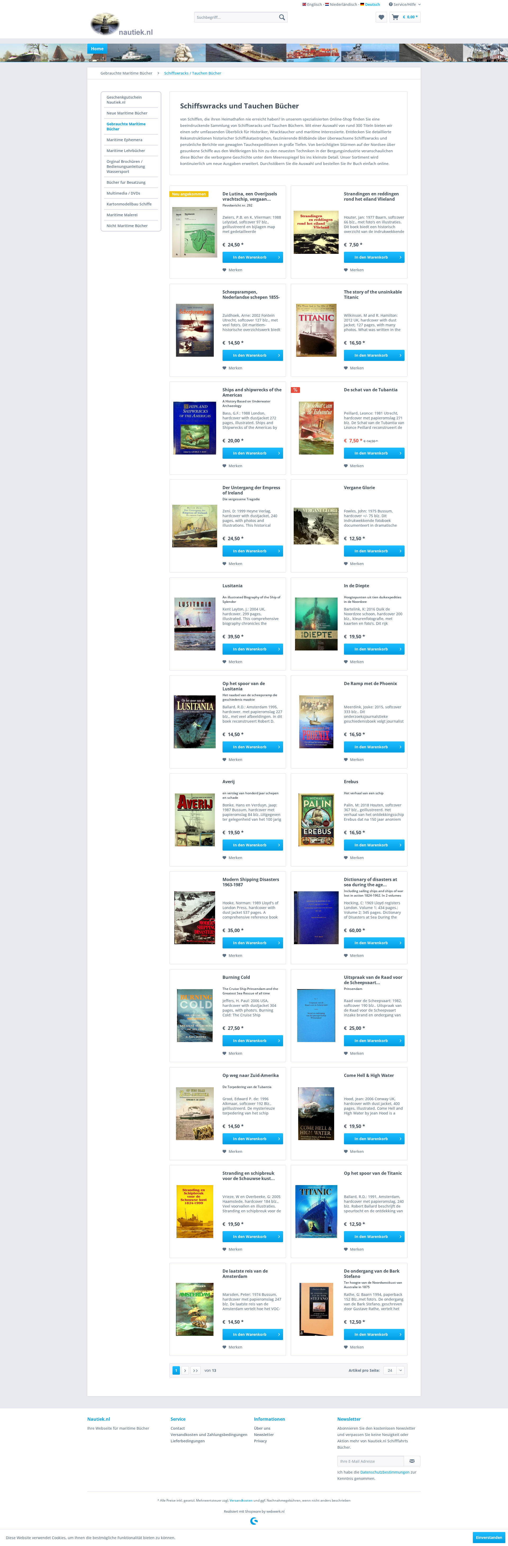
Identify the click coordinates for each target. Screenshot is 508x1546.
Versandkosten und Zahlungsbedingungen (209, 1434)
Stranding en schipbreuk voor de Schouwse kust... (249, 1176)
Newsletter (264, 1434)
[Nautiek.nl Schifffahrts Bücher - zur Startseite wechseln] (122, 24)
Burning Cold (236, 977)
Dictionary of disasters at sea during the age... (370, 882)
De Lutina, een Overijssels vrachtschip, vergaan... (250, 196)
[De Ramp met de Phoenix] (316, 722)
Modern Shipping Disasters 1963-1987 (251, 882)
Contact (178, 1428)
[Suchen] (282, 17)
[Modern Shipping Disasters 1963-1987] (194, 918)
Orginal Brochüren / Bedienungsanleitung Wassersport (126, 166)
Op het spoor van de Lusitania (244, 686)
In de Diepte (356, 586)
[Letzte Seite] (195, 1370)
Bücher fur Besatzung (126, 182)
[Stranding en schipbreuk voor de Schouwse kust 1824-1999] (194, 1212)
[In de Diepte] (316, 624)
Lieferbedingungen (188, 1440)
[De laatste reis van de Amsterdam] (194, 1309)
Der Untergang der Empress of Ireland (251, 490)
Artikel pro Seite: (364, 1370)
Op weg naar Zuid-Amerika (251, 1075)
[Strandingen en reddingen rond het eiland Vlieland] (316, 232)
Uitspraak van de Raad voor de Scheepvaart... (373, 980)
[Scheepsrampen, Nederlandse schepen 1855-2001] (194, 330)
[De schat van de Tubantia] (316, 428)
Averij (229, 782)
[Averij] (194, 820)
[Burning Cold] (194, 1016)
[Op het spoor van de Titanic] (316, 1212)
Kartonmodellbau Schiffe (129, 204)
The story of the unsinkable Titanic (373, 294)
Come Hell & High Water (369, 1075)
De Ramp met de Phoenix (370, 683)
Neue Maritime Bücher (127, 113)
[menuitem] (241, 17)
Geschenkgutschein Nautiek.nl (124, 100)
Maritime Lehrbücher (126, 150)
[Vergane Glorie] (316, 526)
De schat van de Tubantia (371, 390)
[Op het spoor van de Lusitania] (194, 722)
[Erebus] (316, 820)
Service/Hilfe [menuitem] (405, 4)
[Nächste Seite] (185, 1370)
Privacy (260, 1440)
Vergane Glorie (359, 487)
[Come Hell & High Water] (316, 1114)
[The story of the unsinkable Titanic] (316, 330)
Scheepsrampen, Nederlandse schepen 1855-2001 (251, 294)
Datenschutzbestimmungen (385, 1472)
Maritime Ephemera (124, 139)
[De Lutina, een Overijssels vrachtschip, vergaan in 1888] (194, 232)
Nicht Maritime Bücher (127, 225)
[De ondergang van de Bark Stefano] (316, 1309)
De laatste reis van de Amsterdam (245, 1273)
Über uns (262, 1428)
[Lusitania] (194, 624)
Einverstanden (489, 1537)
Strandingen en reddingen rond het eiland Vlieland (371, 196)
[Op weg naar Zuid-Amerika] (194, 1114)
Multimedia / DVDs (123, 193)
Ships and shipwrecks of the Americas (252, 392)
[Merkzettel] (381, 17)
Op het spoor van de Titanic (373, 1173)
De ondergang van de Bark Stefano (372, 1273)
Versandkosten (241, 1500)
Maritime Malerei (122, 214)
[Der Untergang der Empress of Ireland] (194, 526)
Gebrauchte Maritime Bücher (126, 126)
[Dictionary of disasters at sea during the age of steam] (316, 918)
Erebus (351, 782)
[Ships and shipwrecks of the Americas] (194, 428)
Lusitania (233, 586)
